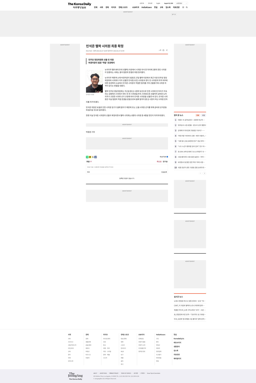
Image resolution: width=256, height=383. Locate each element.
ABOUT (95, 373)
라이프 (113, 7)
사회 (101, 7)
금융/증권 (88, 345)
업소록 (168, 7)
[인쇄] (163, 50)
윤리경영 (136, 373)
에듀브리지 (177, 342)
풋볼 (122, 358)
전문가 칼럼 (141, 342)
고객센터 (142, 373)
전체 (95, 7)
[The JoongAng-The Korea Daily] (75, 376)
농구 (122, 355)
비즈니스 (88, 355)
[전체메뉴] (183, 7)
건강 (104, 342)
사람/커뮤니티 (72, 345)
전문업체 (158, 351)
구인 (157, 339)
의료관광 (176, 7)
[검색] (187, 7)
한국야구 (123, 348)
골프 (122, 361)
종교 (104, 345)
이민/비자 (71, 348)
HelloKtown (147, 7)
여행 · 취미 (106, 348)
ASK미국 (135, 7)
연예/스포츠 (123, 7)
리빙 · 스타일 (107, 351)
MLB (122, 351)
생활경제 (88, 342)
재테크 (88, 348)
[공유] (167, 50)
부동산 (88, 351)
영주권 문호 (141, 351)
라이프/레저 (106, 339)
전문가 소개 (141, 345)
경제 (107, 7)
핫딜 (155, 7)
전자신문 (150, 3)
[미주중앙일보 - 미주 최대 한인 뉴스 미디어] (79, 5)
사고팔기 (158, 355)
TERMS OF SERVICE (126, 373)
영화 (122, 342)
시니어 (105, 358)
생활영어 (177, 346)
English (158, 3)
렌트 (157, 342)
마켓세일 (158, 358)
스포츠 (123, 345)
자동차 (88, 358)
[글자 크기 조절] (160, 50)
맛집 (157, 361)
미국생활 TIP (142, 348)
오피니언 (70, 361)
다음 (204, 173)
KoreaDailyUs (179, 338)
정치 (69, 355)
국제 (69, 358)
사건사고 (70, 342)
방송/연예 (123, 339)
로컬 (203, 115)
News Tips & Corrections (153, 373)
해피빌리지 (177, 358)
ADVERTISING (103, 373)
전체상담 (141, 339)
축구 (122, 364)
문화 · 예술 (106, 355)
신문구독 (142, 3)
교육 (161, 7)
